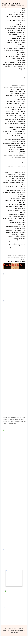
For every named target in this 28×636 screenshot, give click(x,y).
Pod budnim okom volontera (16, 113)
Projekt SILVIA (20, 54)
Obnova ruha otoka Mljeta (16, 101)
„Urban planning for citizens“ (15, 62)
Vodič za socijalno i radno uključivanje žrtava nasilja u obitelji (15, 250)
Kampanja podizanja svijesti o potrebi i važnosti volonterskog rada (14, 183)
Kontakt (22, 262)
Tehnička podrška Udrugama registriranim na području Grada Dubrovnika (14, 192)
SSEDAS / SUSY (21, 60)
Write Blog (19, 630)
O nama (23, 11)
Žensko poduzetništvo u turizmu (14, 107)
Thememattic (14, 633)
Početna (22, 9)
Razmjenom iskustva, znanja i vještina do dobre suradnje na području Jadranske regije (15, 173)
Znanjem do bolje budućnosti (15, 70)
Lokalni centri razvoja (17, 94)
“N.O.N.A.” (22, 125)
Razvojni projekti (19, 24)
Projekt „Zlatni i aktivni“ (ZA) (15, 111)
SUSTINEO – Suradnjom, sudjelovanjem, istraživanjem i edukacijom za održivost (15, 28)
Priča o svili (21, 99)
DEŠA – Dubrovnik (11, 4)
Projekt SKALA (20, 46)
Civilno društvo (20, 163)
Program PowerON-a (18, 234)
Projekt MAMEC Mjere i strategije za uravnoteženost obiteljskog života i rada (14, 50)
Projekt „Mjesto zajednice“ (16, 40)
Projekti (22, 22)
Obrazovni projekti (18, 109)
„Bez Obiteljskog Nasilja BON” (15, 216)
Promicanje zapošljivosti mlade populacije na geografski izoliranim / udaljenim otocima (14, 121)
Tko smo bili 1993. (19, 13)
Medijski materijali (13, 262)
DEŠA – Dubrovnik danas (17, 15)
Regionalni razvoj (19, 165)
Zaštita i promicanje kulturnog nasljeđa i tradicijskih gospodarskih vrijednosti (14, 90)
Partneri (10, 20)
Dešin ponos (21, 196)
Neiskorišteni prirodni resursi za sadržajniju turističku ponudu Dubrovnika (14, 66)
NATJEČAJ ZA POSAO (19, 20)
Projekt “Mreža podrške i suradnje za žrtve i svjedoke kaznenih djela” (15, 206)
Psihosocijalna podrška (17, 214)
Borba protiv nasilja (18, 198)
